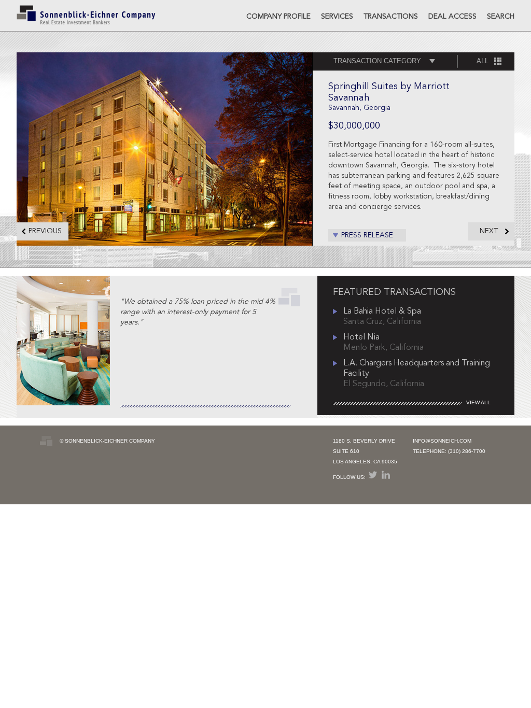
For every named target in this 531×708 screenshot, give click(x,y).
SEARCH (500, 16)
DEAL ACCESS (452, 16)
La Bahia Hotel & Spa (382, 311)
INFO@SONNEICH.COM (442, 441)
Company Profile (278, 16)
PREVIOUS (45, 231)
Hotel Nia (361, 337)
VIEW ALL (478, 402)
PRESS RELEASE (367, 235)
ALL (482, 61)
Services (337, 16)
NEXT (489, 231)
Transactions (391, 16)
